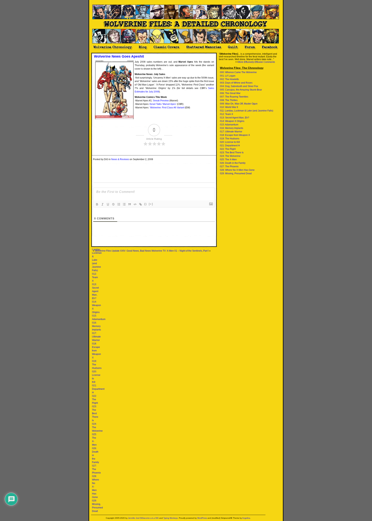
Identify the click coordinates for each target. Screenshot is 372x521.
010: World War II (229, 107)
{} (145, 204)
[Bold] (97, 204)
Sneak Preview (161, 100)
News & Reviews (120, 159)
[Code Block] (135, 204)
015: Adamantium (229, 124)
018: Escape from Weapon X (96, 350)
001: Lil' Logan (227, 75)
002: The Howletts (229, 79)
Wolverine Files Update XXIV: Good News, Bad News (123, 250)
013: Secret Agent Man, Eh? (95, 291)
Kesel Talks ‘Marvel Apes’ (163, 104)
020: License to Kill (230, 142)
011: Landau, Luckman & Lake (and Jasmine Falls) (246, 110)
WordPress (202, 518)
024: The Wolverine (230, 156)
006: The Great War (230, 93)
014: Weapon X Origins (232, 121)
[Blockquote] (129, 204)
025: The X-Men (228, 159)
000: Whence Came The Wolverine (238, 72)
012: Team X (95, 277)
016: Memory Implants (96, 326)
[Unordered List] (124, 204)
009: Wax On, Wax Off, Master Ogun (238, 103)
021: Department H (98, 389)
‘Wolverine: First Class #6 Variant (167, 107)
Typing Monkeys (170, 518)
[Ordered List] (118, 204)
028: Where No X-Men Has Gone (237, 170)
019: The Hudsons (229, 138)
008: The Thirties (229, 100)
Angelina (246, 518)
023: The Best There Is (95, 413)
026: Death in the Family (232, 163)
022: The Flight (95, 399)
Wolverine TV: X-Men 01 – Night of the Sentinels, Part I (180, 250)
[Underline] (108, 204)
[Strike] (113, 204)
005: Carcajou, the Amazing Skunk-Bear (241, 89)
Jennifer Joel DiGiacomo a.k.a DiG (143, 518)
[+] (151, 204)
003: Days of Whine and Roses (236, 82)
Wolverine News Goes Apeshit (119, 56)
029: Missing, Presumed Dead (236, 173)
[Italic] (102, 204)
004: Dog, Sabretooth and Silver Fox (239, 86)
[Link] (140, 204)
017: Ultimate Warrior (96, 337)
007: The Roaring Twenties (234, 96)
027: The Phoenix (229, 166)
